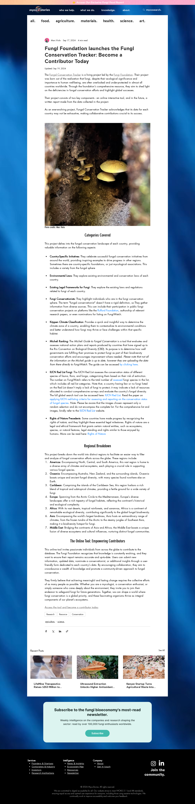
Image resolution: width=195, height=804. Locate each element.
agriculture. (65, 21)
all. (32, 21)
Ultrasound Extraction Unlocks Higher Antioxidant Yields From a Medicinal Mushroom (96, 685)
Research (50, 614)
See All (162, 650)
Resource (63, 614)
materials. (89, 21)
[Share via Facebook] (46, 631)
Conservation (77, 614)
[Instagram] (153, 763)
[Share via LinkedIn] (60, 631)
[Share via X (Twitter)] (53, 631)
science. (127, 21)
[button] (67, 10)
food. (45, 21)
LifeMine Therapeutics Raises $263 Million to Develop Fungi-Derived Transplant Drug (47, 685)
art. (142, 21)
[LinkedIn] (161, 763)
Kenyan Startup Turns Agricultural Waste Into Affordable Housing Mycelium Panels (140, 685)
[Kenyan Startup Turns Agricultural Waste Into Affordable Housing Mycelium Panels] (144, 667)
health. (108, 21)
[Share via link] (67, 631)
